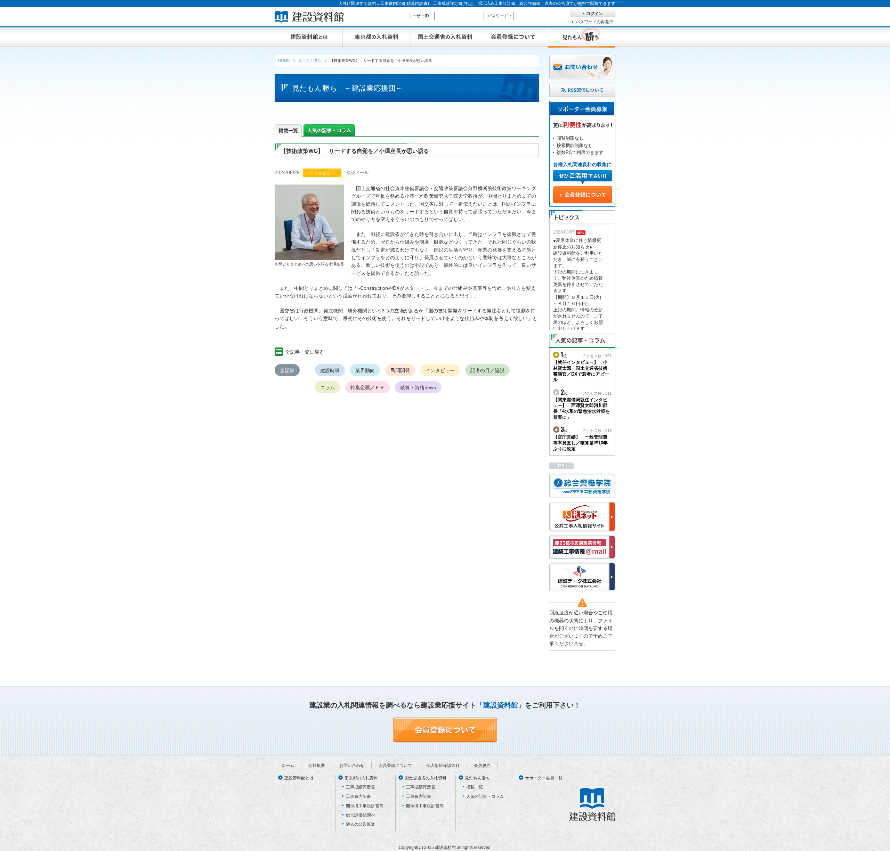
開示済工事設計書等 (364, 805)
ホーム (288, 765)
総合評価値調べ (360, 815)
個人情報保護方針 (443, 765)
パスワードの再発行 (594, 21)
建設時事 (330, 370)
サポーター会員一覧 (544, 778)
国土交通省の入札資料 (425, 778)
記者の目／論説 (487, 370)
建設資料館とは (299, 778)
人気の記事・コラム (485, 796)
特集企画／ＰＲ (367, 387)
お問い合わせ (351, 765)
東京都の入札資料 (361, 778)
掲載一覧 (474, 787)
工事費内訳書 (358, 796)
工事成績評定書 (360, 787)
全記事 (287, 370)
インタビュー (440, 370)
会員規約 (482, 765)
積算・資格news (418, 387)
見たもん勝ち (477, 778)
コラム (327, 387)
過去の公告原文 (360, 824)
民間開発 (400, 370)
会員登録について (395, 765)
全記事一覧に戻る (304, 352)
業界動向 (365, 370)
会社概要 (316, 765)
